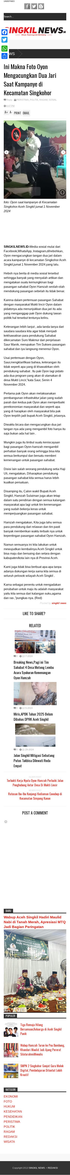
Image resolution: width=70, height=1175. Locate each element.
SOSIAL (53, 100)
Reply (9, 100)
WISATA (9, 1141)
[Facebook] (4, 32)
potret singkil (41, 6)
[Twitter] (4, 39)
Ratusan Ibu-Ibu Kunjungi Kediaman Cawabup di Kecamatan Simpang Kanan (35, 796)
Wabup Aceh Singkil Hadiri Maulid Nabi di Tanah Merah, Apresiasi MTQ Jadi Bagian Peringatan (35, 922)
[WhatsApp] (4, 48)
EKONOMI (11, 1096)
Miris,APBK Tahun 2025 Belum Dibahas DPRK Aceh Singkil (33, 716)
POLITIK (34, 100)
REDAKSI (10, 1136)
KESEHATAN (13, 1111)
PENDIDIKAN (13, 1116)
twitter (34, 6)
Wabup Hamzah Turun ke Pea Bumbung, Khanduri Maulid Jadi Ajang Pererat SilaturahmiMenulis (42, 1049)
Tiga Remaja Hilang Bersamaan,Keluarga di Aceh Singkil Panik (41, 1029)
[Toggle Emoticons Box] (6, 822)
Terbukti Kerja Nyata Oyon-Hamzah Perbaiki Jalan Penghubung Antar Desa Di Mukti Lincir (35, 782)
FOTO (8, 1101)
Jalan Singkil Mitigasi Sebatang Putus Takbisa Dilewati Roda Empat (34, 760)
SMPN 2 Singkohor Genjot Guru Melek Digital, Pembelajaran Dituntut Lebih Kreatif (41, 1070)
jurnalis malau (27, 6)
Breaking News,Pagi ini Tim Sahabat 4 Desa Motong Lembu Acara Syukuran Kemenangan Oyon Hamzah (34, 669)
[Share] (4, 56)
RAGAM (43, 100)
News (9, 54)
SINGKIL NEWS (37, 1168)
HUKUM (9, 1106)
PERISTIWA (23, 100)
